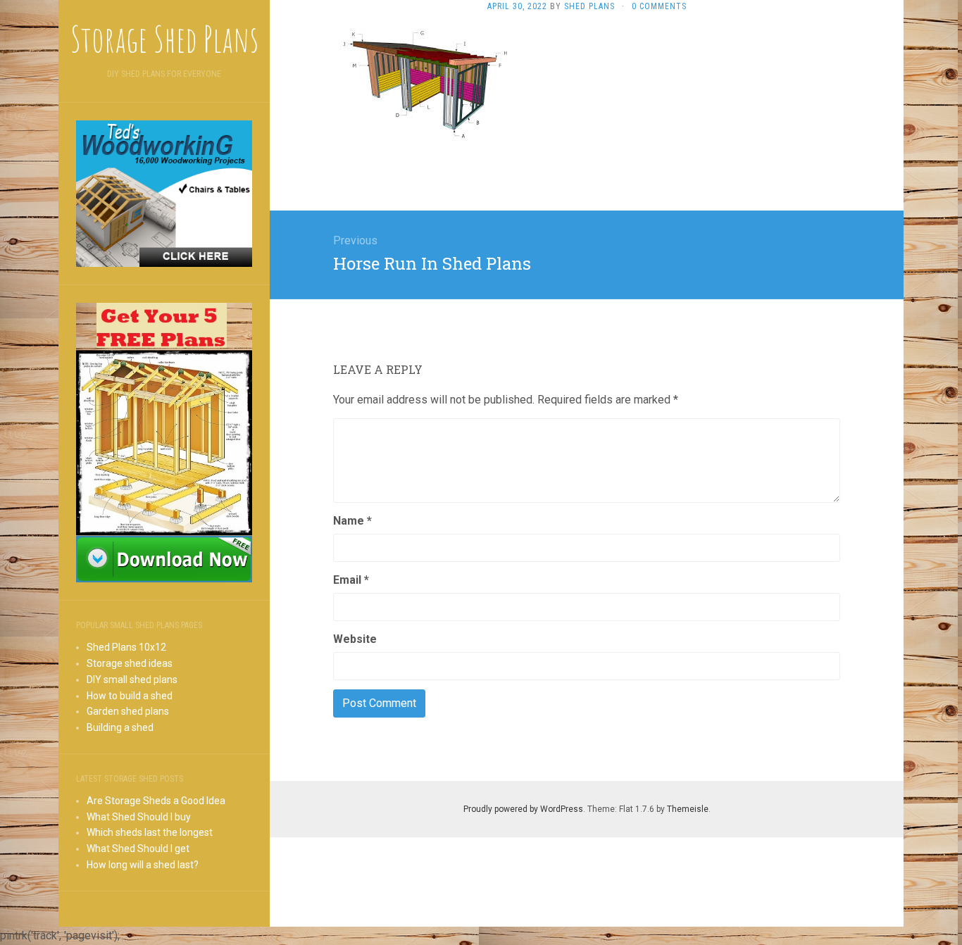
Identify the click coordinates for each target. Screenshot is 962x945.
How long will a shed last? (143, 864)
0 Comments (659, 6)
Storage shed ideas (130, 663)
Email (351, 580)
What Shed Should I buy (139, 816)
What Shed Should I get (138, 848)
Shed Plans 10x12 (126, 647)
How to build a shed (130, 695)
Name (352, 520)
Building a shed (120, 727)
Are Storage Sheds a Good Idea (156, 800)
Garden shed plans (128, 711)
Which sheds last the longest (150, 832)
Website (355, 639)
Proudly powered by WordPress (523, 809)
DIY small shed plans (132, 679)
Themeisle (687, 809)
